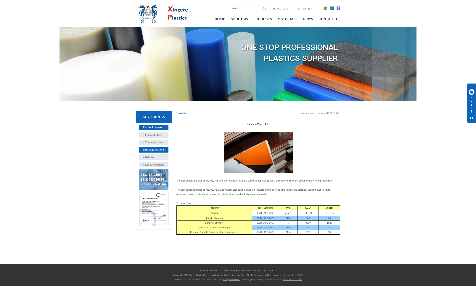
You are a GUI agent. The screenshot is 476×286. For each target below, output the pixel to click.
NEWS (308, 19)
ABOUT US (239, 19)
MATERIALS (287, 19)
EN (304, 8)
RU (310, 8)
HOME (220, 19)
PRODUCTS (262, 19)
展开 (471, 103)
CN (298, 8)
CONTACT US (329, 19)
